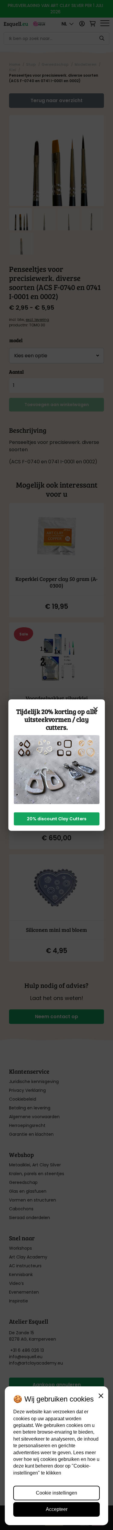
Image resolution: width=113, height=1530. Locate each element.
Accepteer (56, 1509)
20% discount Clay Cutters (56, 818)
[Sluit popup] (95, 708)
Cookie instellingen (56, 1492)
